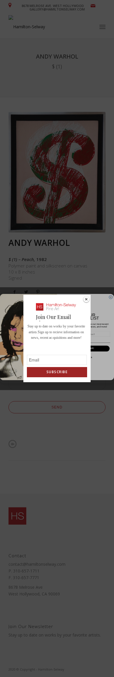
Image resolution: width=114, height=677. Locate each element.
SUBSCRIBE (57, 371)
